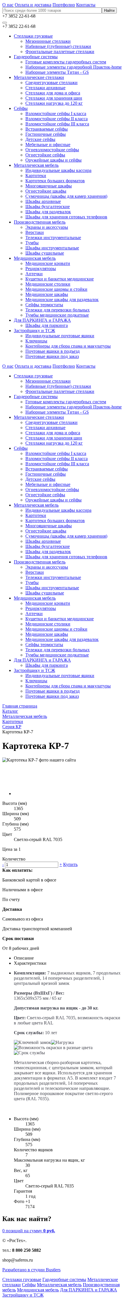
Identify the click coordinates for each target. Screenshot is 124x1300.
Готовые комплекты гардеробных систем (65, 61)
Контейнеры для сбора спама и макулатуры (68, 346)
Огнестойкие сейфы (45, 154)
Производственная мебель (39, 222)
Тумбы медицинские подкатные (57, 315)
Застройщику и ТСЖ (34, 330)
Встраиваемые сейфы (46, 129)
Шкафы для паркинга (46, 325)
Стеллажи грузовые (33, 36)
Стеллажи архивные (45, 87)
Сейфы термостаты (44, 304)
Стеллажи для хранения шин (53, 98)
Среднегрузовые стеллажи (51, 82)
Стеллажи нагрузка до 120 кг (54, 103)
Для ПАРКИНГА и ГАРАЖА (42, 320)
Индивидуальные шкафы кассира (58, 170)
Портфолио (63, 4)
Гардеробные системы (36, 56)
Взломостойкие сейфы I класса (55, 113)
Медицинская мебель (35, 258)
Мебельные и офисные (47, 144)
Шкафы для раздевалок (48, 211)
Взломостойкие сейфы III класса (57, 123)
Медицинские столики (47, 284)
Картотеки (35, 175)
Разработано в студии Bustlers (31, 1269)
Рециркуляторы (40, 268)
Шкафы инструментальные (52, 247)
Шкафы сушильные (44, 253)
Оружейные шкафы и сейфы (53, 160)
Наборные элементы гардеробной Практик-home (73, 67)
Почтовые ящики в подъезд (52, 351)
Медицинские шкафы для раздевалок (62, 299)
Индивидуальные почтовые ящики (59, 335)
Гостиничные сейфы (45, 134)
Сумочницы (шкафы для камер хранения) (66, 196)
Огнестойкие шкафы (45, 191)
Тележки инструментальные (53, 237)
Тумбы (32, 242)
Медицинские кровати (47, 263)
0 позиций (28, 1230)
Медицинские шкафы (46, 294)
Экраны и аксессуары (46, 227)
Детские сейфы (40, 139)
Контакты (85, 4)
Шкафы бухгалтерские (47, 206)
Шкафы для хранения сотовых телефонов (66, 216)
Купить (70, 864)
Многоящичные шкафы (48, 185)
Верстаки (34, 232)
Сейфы (21, 108)
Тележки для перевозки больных (57, 309)
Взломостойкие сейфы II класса (56, 118)
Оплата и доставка (33, 4)
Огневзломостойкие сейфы (52, 149)
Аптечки (34, 273)
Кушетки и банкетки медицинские (59, 278)
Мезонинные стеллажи (48, 41)
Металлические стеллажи (39, 77)
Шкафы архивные (43, 201)
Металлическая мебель (36, 165)
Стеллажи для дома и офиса (52, 92)
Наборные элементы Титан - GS (57, 72)
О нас (8, 4)
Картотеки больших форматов (55, 180)
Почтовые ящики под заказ (52, 356)
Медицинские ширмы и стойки (56, 289)
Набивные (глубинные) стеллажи (58, 46)
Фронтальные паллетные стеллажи (59, 51)
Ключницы (36, 340)
